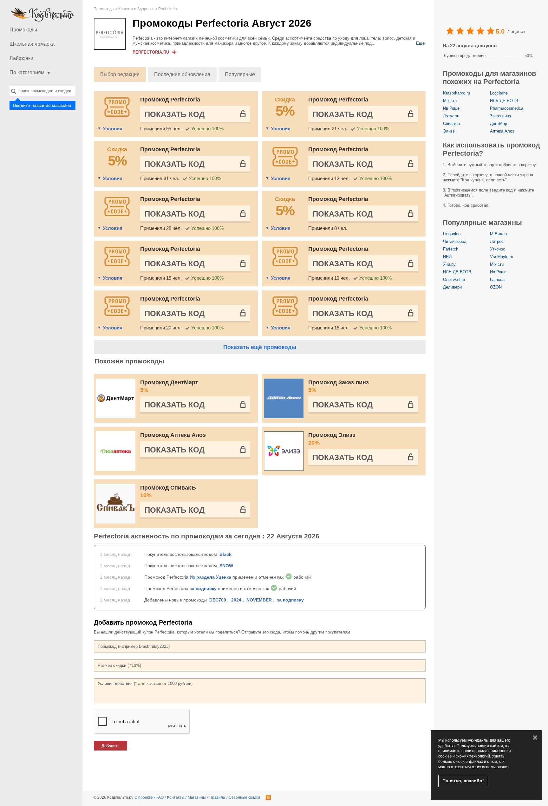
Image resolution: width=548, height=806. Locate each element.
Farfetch (450, 249)
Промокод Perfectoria (170, 99)
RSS (268, 797)
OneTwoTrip (454, 279)
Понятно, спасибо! (463, 780)
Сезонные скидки (244, 797)
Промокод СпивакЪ (168, 491)
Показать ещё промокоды (259, 347)
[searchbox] (42, 91)
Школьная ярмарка (32, 44)
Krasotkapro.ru (456, 93)
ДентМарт (499, 123)
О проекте (143, 797)
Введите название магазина (42, 105)
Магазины (197, 797)
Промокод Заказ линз (338, 386)
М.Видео (498, 233)
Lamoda (497, 279)
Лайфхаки (21, 58)
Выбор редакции (120, 74)
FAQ (160, 797)
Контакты (175, 797)
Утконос (497, 249)
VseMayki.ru (501, 256)
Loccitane (499, 93)
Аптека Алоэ (502, 131)
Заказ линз (500, 116)
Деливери (452, 287)
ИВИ (447, 256)
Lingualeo (451, 233)
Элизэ (449, 131)
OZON (496, 287)
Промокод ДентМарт (169, 386)
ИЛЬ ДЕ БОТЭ (504, 100)
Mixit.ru (450, 100)
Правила (217, 797)
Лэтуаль (451, 116)
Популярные (240, 74)
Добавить (110, 746)
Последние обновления (182, 74)
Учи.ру (449, 264)
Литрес (497, 241)
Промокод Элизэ (332, 439)
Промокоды (23, 29)
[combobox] (42, 91)
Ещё (420, 43)
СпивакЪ (451, 123)
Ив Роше (451, 108)
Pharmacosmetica (506, 108)
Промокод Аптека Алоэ (173, 435)
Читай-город (454, 241)
